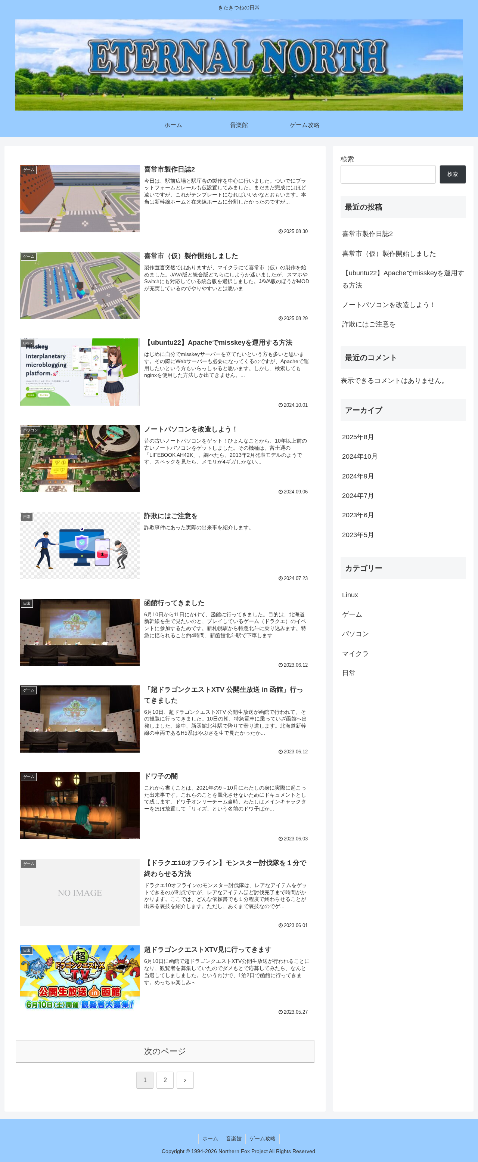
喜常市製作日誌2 (367, 234)
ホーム (210, 1138)
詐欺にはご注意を (369, 324)
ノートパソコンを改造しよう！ (389, 305)
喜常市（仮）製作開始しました (389, 253)
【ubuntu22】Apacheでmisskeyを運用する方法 (403, 279)
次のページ (165, 1051)
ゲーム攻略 (262, 1138)
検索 (347, 159)
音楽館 (234, 1138)
